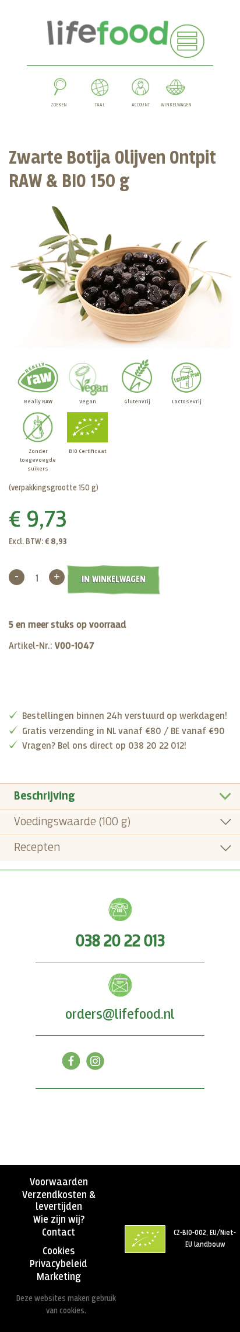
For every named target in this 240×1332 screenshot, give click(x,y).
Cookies (59, 1251)
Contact (58, 1232)
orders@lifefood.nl (120, 1015)
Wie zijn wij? (58, 1220)
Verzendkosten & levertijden (59, 1201)
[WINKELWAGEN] (175, 89)
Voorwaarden (59, 1182)
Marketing (59, 1277)
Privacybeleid (58, 1264)
